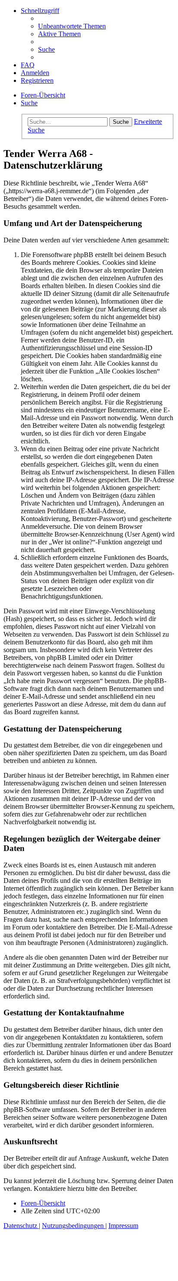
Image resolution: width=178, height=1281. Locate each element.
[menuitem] (72, 26)
